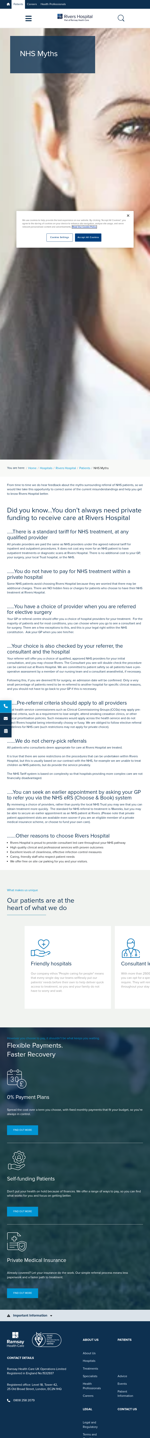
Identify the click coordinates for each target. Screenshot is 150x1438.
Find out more (22, 1130)
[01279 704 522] (6, 706)
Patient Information (125, 1394)
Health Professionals (53, 4)
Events (122, 1384)
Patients (18, 4)
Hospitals (46, 468)
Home (32, 468)
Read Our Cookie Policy (84, 227)
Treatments (90, 1369)
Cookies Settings (59, 237)
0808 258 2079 (24, 1400)
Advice (122, 1376)
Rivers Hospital (66, 468)
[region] (75, 229)
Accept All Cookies (88, 237)
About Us (89, 1353)
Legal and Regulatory (90, 1425)
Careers (32, 4)
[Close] (128, 215)
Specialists (90, 1376)
